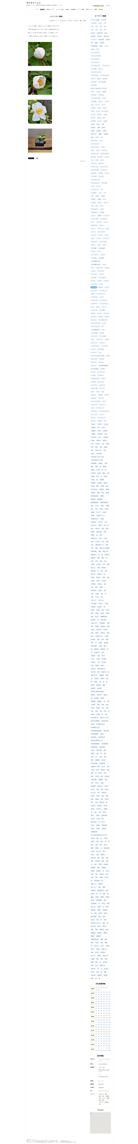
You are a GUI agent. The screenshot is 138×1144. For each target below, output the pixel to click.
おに (104, 117)
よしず (104, 401)
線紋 (107, 857)
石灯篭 (106, 799)
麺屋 (92, 978)
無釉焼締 (97, 760)
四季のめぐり (94, 538)
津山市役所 (93, 737)
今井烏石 (97, 443)
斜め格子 (93, 639)
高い (96, 965)
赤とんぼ (93, 906)
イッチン (107, 101)
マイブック (101, 362)
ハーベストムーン (100, 293)
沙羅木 (84, 20)
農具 (107, 906)
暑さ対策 (106, 642)
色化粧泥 (98, 871)
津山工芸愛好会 (94, 734)
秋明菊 (105, 809)
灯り (96, 756)
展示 (96, 587)
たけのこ (93, 245)
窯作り (104, 812)
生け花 (97, 776)
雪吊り (92, 949)
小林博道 (93, 584)
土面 (92, 544)
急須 (92, 616)
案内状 (102, 678)
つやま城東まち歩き (95, 264)
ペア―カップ (105, 346)
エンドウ (93, 114)
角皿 (105, 900)
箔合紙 (105, 838)
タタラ (104, 245)
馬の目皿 (105, 962)
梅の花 (92, 685)
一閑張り (100, 424)
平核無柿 (93, 606)
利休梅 (102, 486)
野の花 (100, 913)
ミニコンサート (101, 372)
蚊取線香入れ (101, 890)
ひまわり (107, 316)
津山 (106, 714)
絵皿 (97, 854)
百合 (99, 792)
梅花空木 (98, 685)
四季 (101, 535)
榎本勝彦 (96, 698)
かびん (103, 147)
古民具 (104, 512)
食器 (106, 959)
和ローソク (106, 525)
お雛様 (100, 134)
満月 (97, 753)
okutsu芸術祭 (94, 46)
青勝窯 (99, 955)
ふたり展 (102, 333)
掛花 (92, 633)
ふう (103, 326)
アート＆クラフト (95, 52)
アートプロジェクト (95, 65)
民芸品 (92, 708)
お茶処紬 (98, 130)
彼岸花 (102, 613)
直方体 (98, 796)
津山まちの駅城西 (95, 721)
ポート (100, 352)
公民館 (99, 473)
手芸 (92, 626)
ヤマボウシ (93, 398)
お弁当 (105, 121)
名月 (106, 522)
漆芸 (105, 753)
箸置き (92, 841)
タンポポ (93, 251)
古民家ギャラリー (100, 515)
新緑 (92, 642)
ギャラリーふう (63, 20)
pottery (101, 46)
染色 (107, 675)
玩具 (105, 773)
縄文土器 (97, 861)
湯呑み (92, 753)
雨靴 (106, 942)
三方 (99, 427)
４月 (96, 26)
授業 (108, 626)
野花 (100, 916)
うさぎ (99, 108)
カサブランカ (94, 140)
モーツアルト (94, 385)
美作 (95, 864)
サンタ (101, 205)
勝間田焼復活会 (104, 502)
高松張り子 (102, 965)
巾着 (92, 597)
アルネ (104, 98)
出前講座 (93, 483)
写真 (108, 473)
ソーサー (98, 238)
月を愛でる (97, 652)
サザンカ (100, 202)
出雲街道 (100, 483)
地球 (107, 544)
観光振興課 (99, 900)
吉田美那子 (93, 522)
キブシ (102, 160)
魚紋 (97, 972)
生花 (92, 783)
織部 (103, 861)
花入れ (107, 871)
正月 (108, 701)
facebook (93, 36)
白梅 (97, 789)
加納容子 (93, 492)
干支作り (101, 603)
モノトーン (102, 388)
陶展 (96, 929)
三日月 (103, 427)
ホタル (108, 355)
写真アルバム (89, 9)
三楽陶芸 (93, 430)
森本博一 (93, 694)
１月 (105, 23)
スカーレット (101, 228)
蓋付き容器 (97, 880)
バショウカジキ (103, 300)
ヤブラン (107, 395)
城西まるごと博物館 (104, 548)
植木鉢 (105, 694)
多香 (96, 561)
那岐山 (99, 910)
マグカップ (93, 365)
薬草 (100, 887)
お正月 (98, 124)
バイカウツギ (94, 297)
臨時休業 (104, 867)
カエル (97, 137)
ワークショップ (101, 417)
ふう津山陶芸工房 (95, 329)
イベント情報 (80, 9)
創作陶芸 (102, 489)
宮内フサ (93, 574)
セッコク (101, 235)
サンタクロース (94, 209)
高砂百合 (93, 968)
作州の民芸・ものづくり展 (97, 457)
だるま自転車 (102, 248)
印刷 (37, 158)
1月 (96, 987)
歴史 (99, 704)
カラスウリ (104, 150)
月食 (99, 655)
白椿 (102, 789)
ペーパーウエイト (95, 346)
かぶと (92, 150)
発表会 (106, 786)
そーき (92, 238)
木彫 (92, 665)
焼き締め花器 (94, 763)
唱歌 (107, 528)
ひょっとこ (93, 320)
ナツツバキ (76, 20)
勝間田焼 (93, 499)
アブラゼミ (93, 95)
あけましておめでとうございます (99, 88)
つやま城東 (101, 258)
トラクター (106, 280)
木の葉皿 (104, 659)
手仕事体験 (102, 623)
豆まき (103, 903)
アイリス (93, 78)
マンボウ (93, 372)
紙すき (105, 844)
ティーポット (94, 274)
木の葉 (98, 659)
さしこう (106, 202)
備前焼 (92, 470)
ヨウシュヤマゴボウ (95, 401)
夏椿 (81, 20)
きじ (92, 160)
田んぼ (97, 783)
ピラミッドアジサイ (95, 323)
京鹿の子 (105, 440)
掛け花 (92, 629)
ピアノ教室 (102, 310)
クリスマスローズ (95, 183)
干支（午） (93, 600)
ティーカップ (101, 271)
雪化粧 (107, 946)
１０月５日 (93, 23)
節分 (97, 841)
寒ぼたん (98, 577)
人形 (92, 443)
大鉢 (104, 564)
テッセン (102, 274)
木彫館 (97, 665)
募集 (96, 9)
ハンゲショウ (94, 310)
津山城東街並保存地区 (96, 730)
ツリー (92, 267)
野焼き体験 (93, 916)
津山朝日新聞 (105, 743)
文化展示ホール (99, 636)
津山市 (102, 734)
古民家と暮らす (94, 518)
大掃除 (92, 564)
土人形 (105, 538)
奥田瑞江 (104, 567)
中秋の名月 (93, 437)
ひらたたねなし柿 (103, 320)
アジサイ (98, 91)
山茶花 (97, 593)
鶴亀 (105, 972)
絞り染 (92, 851)
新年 (103, 639)
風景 (97, 959)
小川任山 (104, 580)
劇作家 (107, 489)
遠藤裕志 (93, 910)
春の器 (100, 642)
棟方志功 (100, 688)
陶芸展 (92, 936)
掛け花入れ (99, 629)
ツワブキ (93, 271)
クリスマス (101, 176)
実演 (106, 571)
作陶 (106, 463)
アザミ (92, 91)
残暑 (103, 704)
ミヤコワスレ (101, 375)
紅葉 (101, 844)
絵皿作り (103, 854)
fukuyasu (100, 36)
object (96, 42)
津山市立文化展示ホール (96, 740)
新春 (107, 639)
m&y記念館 (101, 39)
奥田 (99, 567)
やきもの (101, 395)
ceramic (93, 33)
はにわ (98, 307)
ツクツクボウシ (94, 254)
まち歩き (103, 368)
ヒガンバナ (106, 313)
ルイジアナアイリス (104, 411)
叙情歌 (92, 512)
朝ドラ (103, 655)
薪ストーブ (93, 887)
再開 (104, 473)
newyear (108, 39)
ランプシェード (100, 408)
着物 (107, 796)
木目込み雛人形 (101, 668)
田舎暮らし (100, 786)
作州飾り (101, 463)
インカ (103, 104)
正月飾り (93, 704)
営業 (105, 531)
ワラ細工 (100, 421)
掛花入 (97, 633)
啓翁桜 (92, 531)
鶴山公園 (93, 975)
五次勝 (92, 440)
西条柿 (107, 897)
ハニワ (92, 307)
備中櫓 (104, 466)
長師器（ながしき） (95, 923)
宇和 (102, 571)
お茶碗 (104, 130)
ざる (96, 205)
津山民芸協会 (94, 747)
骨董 (92, 965)
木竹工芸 (93, 672)
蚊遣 (107, 890)
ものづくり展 (94, 388)
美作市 (100, 864)
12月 (109, 994)
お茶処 (92, 130)
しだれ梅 (102, 212)
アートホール (106, 65)
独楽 (92, 773)
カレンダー (100, 157)
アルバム (101, 101)
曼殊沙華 (96, 649)
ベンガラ (93, 349)
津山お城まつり (94, 717)
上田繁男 (93, 434)
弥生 (103, 610)
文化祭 (106, 636)
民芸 (107, 704)
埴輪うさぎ (105, 551)
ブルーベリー (99, 339)
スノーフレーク (101, 232)
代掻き (107, 443)
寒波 (108, 577)
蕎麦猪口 (101, 884)
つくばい (103, 254)
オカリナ (93, 117)
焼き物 (103, 760)
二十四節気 (105, 437)
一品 (105, 421)
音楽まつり (105, 955)
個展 (96, 466)
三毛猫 (99, 430)
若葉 (107, 874)
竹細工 (92, 828)
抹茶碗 (97, 626)
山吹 (105, 590)
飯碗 (92, 962)
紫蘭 (92, 848)
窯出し (92, 815)
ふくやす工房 (94, 333)
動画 (99, 492)
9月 (101, 994)
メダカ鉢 (93, 382)
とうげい (93, 280)
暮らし (105, 646)
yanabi (92, 49)
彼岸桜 (97, 613)
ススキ (107, 228)
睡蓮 (92, 799)
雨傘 (102, 942)
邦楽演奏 (105, 910)
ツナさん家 (93, 258)
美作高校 (106, 864)
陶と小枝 (93, 926)
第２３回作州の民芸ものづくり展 (99, 835)
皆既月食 (104, 792)
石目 (92, 802)
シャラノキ (70, 20)
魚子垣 (92, 972)
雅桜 (92, 942)
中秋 (106, 434)
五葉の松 (98, 440)
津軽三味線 (102, 747)
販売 (108, 903)
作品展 (92, 453)
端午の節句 (93, 822)
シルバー (106, 222)
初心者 (92, 486)
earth (106, 33)
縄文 (92, 861)
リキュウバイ (94, 411)
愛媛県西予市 (104, 616)
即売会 (101, 509)
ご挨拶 (99, 199)
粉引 (92, 844)
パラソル (104, 307)
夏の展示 (107, 554)
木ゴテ (92, 659)
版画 (97, 770)
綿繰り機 (93, 857)
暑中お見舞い (94, 646)
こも (105, 192)
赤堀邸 (99, 906)
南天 (92, 509)
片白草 (92, 770)
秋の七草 (93, 805)
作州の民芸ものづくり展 (96, 460)
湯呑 (105, 750)
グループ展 (104, 183)
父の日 (103, 766)
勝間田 (102, 496)
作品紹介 (101, 9)
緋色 (99, 857)
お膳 (99, 127)
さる (92, 205)
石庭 (102, 799)
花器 (92, 874)
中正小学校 (100, 434)
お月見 (92, 124)
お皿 (103, 124)
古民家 (92, 515)
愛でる (97, 616)
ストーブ (93, 232)
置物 (107, 861)
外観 (92, 561)
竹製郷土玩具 (94, 831)
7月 (96, 989)
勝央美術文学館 (94, 496)
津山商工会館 (105, 721)
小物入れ (100, 584)
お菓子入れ (93, 134)
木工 (99, 662)
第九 (98, 838)
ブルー (92, 339)
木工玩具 (104, 662)
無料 (92, 760)
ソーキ (106, 235)
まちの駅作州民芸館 (103, 365)
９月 (105, 29)
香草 (96, 962)
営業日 (92, 535)
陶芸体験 (73, 9)
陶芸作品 (100, 933)
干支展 (106, 603)
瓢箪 (92, 776)
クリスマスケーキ (95, 179)
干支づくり (101, 600)
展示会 (101, 587)
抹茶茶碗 (103, 626)
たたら (99, 245)
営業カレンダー (50, 9)
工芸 (102, 593)
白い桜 (92, 789)
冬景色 (92, 479)
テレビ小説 (93, 277)
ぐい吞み (101, 173)
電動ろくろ (104, 949)
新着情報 (42, 9)
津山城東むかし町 (95, 727)
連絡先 (67, 9)
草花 (96, 877)
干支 (102, 597)
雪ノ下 (102, 946)
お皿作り (93, 127)
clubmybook (99, 33)
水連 (96, 711)
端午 (103, 818)
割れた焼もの (94, 489)
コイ (102, 189)
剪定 (107, 486)
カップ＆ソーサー (95, 144)
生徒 (102, 776)
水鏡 (101, 711)
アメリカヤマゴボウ (95, 98)
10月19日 (104, 20)
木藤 (99, 672)
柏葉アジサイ (94, 675)
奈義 (108, 564)
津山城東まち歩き (100, 724)
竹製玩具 (104, 828)
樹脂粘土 (100, 701)
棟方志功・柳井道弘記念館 (97, 691)
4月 (104, 987)
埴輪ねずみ (93, 554)
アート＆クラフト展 (95, 56)
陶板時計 (102, 929)
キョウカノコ (104, 170)
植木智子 (100, 694)
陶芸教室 (98, 936)
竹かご (103, 822)
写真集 (92, 476)
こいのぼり (93, 192)
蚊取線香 (93, 890)
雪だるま (96, 946)
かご (102, 137)
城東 (96, 548)
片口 (108, 766)
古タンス (98, 512)
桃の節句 (96, 678)
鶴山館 (105, 975)
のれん (92, 293)
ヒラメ (104, 323)
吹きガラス (93, 525)
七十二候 (106, 424)
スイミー (93, 228)
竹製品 (98, 828)
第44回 (92, 838)
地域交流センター (99, 544)
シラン (92, 222)
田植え (102, 783)
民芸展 (98, 708)
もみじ (92, 391)
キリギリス (93, 173)
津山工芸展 (106, 730)
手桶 (108, 623)
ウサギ (104, 108)
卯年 (96, 509)
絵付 (104, 851)
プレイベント (94, 342)
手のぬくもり (94, 623)
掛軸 (108, 633)
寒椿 (104, 577)
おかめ (105, 114)
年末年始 (100, 606)
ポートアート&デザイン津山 (97, 355)
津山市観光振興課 (95, 743)
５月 (101, 26)
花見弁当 (102, 874)
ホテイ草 (102, 359)
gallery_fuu (106, 36)
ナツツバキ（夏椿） (57, 16)
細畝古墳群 (106, 848)
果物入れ (104, 672)
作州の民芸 (99, 453)
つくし (99, 251)
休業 (96, 447)
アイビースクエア (105, 75)
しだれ (102, 209)
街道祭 (97, 897)
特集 (108, 770)
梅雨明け (93, 688)
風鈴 (102, 959)
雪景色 (98, 949)
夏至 (103, 558)
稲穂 (95, 812)
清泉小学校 (99, 750)
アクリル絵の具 (102, 82)
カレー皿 (93, 157)
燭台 (99, 766)
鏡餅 (105, 919)
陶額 (106, 939)
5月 (105, 26)
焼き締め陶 (102, 763)
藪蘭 (104, 887)
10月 (104, 994)
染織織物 (102, 675)
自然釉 (92, 871)
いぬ (92, 104)
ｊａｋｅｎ (93, 39)
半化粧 (102, 505)
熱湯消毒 (93, 766)
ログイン (108, 5)
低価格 (105, 447)
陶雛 (102, 939)
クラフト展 (93, 176)
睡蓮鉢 (97, 799)
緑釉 (103, 857)
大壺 (105, 561)
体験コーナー (98, 450)
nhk (92, 42)
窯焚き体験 (104, 815)
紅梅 (96, 844)
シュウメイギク (94, 219)
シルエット (99, 222)
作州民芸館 (93, 463)
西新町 (102, 897)
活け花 (92, 750)
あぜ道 (104, 91)
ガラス (98, 150)
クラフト (107, 173)
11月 (107, 994)
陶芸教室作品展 (94, 939)
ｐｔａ (106, 46)
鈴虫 (97, 919)
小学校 (92, 580)
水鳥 (105, 711)
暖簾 (101, 646)
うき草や (93, 108)
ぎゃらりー (101, 163)
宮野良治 (100, 574)
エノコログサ (105, 111)
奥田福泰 (93, 571)
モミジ (98, 391)
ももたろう (93, 395)
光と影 (98, 470)
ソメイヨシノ (106, 238)
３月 (92, 26)
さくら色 (93, 202)
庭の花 (92, 610)
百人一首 (93, 792)
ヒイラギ (100, 313)
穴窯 (100, 812)
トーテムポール (102, 277)
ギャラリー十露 (94, 170)
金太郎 (92, 919)
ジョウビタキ (104, 219)
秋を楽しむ (99, 809)
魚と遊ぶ (106, 968)
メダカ (103, 378)
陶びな (104, 926)
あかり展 (105, 78)
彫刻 (92, 613)
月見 (103, 652)
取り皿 (106, 509)
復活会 (107, 613)
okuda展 (102, 42)
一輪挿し (93, 424)
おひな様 (93, 121)
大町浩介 (98, 564)
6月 (109, 992)
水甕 (107, 708)
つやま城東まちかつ (95, 261)
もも (103, 391)
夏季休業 (93, 558)
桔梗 (107, 678)
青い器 (97, 952)
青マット (93, 955)
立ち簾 (92, 818)
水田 (92, 711)
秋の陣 (92, 809)
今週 (103, 443)
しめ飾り (100, 215)
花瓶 (96, 874)
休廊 (92, 447)
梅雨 (104, 685)
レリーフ (102, 414)
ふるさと (107, 339)
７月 (96, 29)
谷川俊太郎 (93, 903)
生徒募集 (101, 779)
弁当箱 (98, 610)
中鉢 (100, 437)
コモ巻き (93, 199)
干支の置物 (93, 603)
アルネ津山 (93, 101)
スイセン (102, 225)
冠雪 (97, 476)
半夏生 (107, 505)
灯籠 (105, 756)
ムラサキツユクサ (95, 378)
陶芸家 (105, 933)
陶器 (92, 929)
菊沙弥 (101, 877)
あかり (99, 78)
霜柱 (92, 952)
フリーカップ (94, 336)
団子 (101, 538)
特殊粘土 (103, 770)
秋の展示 (100, 805)
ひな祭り (101, 316)
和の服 (100, 525)
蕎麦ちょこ (93, 884)
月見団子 (93, 655)
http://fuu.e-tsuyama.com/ (103, 1090)
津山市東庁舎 (102, 737)
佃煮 (101, 447)
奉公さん (93, 567)
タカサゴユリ (94, 241)
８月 (101, 29)
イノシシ (97, 104)
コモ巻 (97, 196)
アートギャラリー (95, 62)
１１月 (100, 23)
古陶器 (102, 518)
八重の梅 (93, 473)
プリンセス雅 (103, 336)
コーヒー (98, 186)
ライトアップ (94, 404)
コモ (92, 196)
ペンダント (93, 352)
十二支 (97, 505)
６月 (92, 29)
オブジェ (100, 121)
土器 (103, 541)
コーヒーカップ (94, 189)
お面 (92, 137)
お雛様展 (106, 134)
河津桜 (98, 714)
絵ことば (98, 851)
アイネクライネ (94, 75)
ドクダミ (100, 280)
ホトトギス (93, 362)
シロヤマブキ (94, 225)
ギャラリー (93, 163)
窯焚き (98, 815)
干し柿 (97, 597)
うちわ (92, 111)
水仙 (103, 708)
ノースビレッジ (103, 290)
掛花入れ (103, 633)
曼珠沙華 (103, 649)
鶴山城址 (100, 975)
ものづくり (102, 385)
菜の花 (106, 877)
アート (97, 49)
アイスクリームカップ (96, 72)
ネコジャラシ (94, 290)
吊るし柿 (101, 522)
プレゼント (102, 342)
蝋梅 (104, 893)
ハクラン (102, 297)
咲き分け (97, 528)
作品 (105, 450)
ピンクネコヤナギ (95, 326)
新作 (99, 639)
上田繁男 (105, 430)
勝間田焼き (100, 499)
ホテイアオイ (94, 359)
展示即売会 (93, 590)
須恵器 (92, 959)
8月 (98, 989)
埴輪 (100, 551)
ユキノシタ (101, 398)
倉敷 (92, 466)
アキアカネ (93, 82)
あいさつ (101, 69)
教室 (92, 636)
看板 (103, 796)
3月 (101, 987)
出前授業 (102, 479)
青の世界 (103, 952)
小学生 (98, 580)
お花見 (103, 127)
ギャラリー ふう (33, 3)
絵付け (92, 854)
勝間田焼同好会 (94, 502)
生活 (106, 779)
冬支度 (105, 476)
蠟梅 (92, 897)
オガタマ (100, 114)
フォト (103, 329)
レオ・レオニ (94, 414)
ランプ (92, 408)
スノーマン (93, 235)
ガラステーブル (94, 153)
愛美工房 (93, 620)
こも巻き (103, 196)
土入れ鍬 (97, 541)
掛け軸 (105, 629)
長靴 (104, 923)
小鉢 (92, 587)
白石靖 (106, 789)
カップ (101, 140)
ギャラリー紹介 (60, 9)
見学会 (92, 900)
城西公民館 (93, 551)
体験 (92, 450)
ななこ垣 (101, 287)
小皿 (105, 584)
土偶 (92, 541)
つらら (104, 264)
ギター (97, 160)
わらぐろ (93, 421)
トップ (36, 9)
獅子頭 (100, 773)
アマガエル (101, 95)
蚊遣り (92, 893)
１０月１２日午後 (95, 20)
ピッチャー (93, 316)
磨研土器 (102, 802)
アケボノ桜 (93, 85)
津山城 (92, 724)
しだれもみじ (94, 212)
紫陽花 (97, 848)
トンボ (101, 284)
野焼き (105, 913)
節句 (102, 841)
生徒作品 (107, 776)
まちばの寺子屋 (94, 368)
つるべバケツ (99, 267)
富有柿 (92, 577)
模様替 (102, 698)
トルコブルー (94, 284)
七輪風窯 (93, 427)
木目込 (102, 665)
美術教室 (93, 867)
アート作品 (93, 69)
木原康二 (93, 662)
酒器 (95, 913)
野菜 (104, 916)
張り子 (107, 610)
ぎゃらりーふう (104, 166)
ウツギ (98, 111)
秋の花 (105, 805)
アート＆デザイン (95, 59)
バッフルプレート (104, 303)
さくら (104, 199)
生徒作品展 (93, 779)
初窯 (97, 486)
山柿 (92, 593)
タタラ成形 (93, 248)
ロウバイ (93, 417)
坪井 (92, 548)
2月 (98, 987)
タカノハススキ (103, 241)
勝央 (103, 492)
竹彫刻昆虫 (104, 825)
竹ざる (92, 825)
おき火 (99, 117)
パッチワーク (94, 303)
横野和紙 (93, 701)
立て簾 (98, 818)
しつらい (93, 215)
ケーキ (92, 186)
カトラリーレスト (95, 147)
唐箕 (103, 528)
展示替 (100, 590)
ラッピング (102, 404)
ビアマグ (93, 313)
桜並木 (96, 681)
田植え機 (93, 786)
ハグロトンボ (94, 300)
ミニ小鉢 (93, 375)
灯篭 (101, 756)
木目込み (93, 668)
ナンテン (107, 287)
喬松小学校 (99, 531)
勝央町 (107, 492)
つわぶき (107, 267)
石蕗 (96, 802)
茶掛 (92, 877)
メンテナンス (101, 382)
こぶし (100, 192)
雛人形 (97, 942)
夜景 (101, 561)
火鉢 (92, 756)
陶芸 (107, 929)
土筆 (107, 541)
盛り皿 (92, 796)
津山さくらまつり (105, 717)
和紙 (92, 528)
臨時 (99, 867)
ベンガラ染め (101, 349)
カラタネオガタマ (105, 153)
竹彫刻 (98, 825)
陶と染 (99, 926)
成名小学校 (103, 620)
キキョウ (107, 157)
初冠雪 (105, 483)
